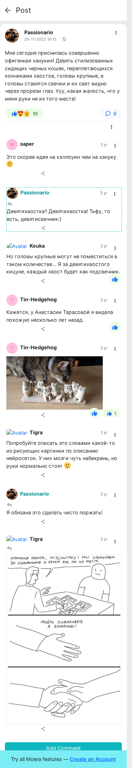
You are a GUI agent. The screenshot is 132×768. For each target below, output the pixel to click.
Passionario (38, 32)
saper (27, 144)
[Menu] (116, 33)
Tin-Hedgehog (38, 299)
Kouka (37, 246)
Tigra (36, 432)
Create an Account (93, 759)
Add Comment (63, 748)
